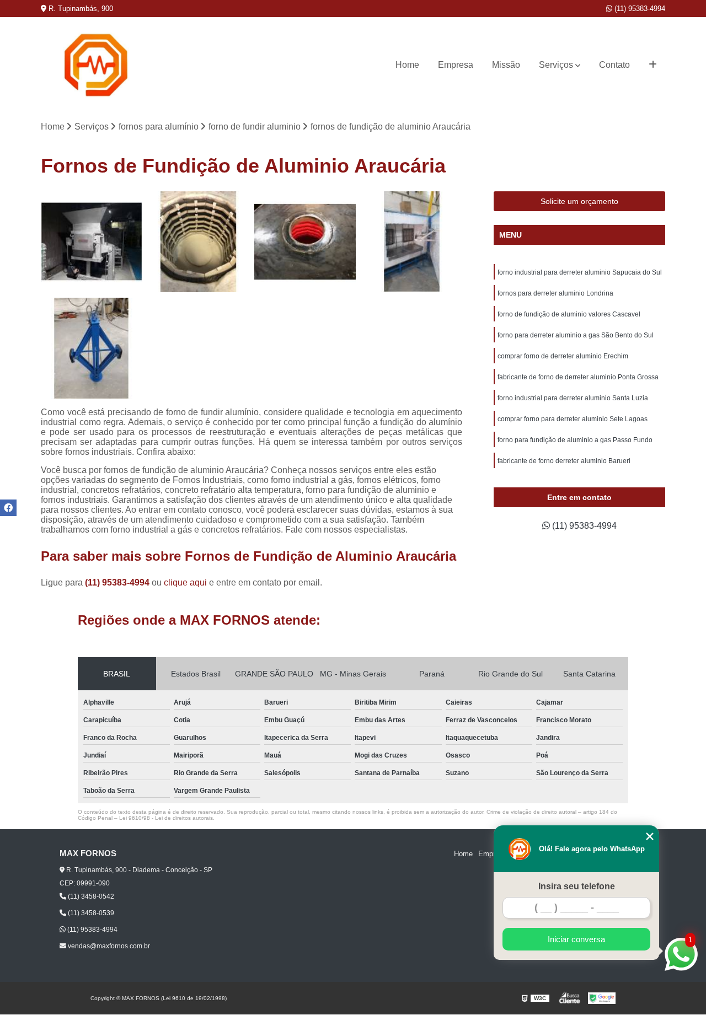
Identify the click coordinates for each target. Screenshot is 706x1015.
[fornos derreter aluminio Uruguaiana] (198, 242)
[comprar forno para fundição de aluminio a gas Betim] (91, 242)
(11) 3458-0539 (90, 913)
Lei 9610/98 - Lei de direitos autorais (166, 818)
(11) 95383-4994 (638, 8)
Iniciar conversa (576, 939)
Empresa (455, 64)
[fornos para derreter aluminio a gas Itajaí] (91, 348)
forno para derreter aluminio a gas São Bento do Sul (576, 335)
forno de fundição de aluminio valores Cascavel (569, 314)
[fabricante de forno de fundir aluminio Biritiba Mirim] (412, 242)
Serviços (556, 64)
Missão (506, 64)
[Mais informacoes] (652, 65)
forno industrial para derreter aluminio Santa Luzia (573, 398)
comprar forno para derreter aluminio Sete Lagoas (573, 419)
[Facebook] (8, 508)
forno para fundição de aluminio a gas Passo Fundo (575, 440)
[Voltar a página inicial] (96, 65)
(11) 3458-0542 (90, 896)
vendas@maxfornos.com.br (108, 946)
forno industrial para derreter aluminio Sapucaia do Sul (580, 272)
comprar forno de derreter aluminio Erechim (563, 356)
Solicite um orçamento (579, 201)
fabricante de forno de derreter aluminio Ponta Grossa (578, 377)
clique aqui (185, 582)
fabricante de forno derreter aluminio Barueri (564, 461)
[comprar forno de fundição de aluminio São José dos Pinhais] (305, 242)
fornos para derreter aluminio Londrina (555, 293)
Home (407, 64)
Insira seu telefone (576, 886)
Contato (614, 64)
